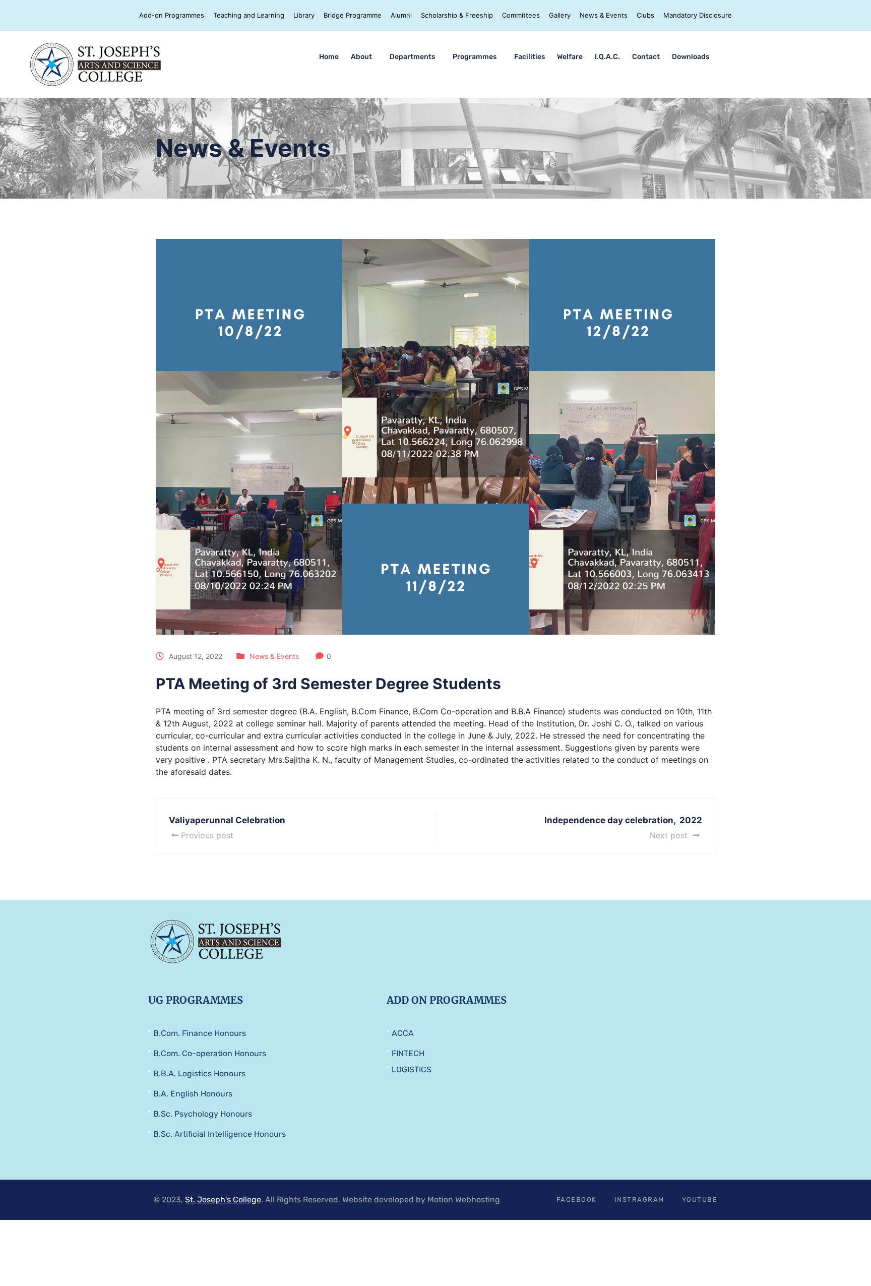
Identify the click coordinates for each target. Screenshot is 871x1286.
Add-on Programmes (171, 15)
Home (329, 56)
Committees (521, 15)
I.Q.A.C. (607, 56)
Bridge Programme (353, 15)
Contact (646, 56)
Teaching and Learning (248, 15)
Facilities (529, 56)
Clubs (645, 15)
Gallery (560, 15)
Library (304, 15)
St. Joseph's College (223, 1199)
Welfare (570, 56)
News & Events (604, 15)
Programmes (474, 56)
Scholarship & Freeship (457, 15)
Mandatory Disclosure (697, 15)
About (361, 56)
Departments (412, 56)
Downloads (690, 56)
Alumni (401, 15)
